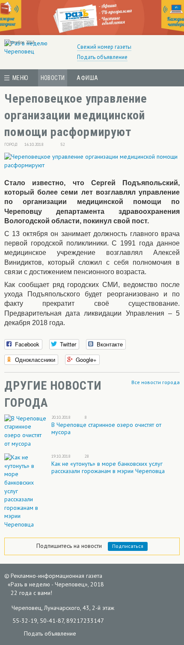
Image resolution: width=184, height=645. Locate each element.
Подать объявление (102, 57)
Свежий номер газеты (104, 46)
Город (11, 144)
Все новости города (155, 382)
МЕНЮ (20, 77)
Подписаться (127, 546)
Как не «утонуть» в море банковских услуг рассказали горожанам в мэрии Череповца (108, 467)
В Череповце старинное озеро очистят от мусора (106, 428)
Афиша (87, 77)
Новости (53, 77)
